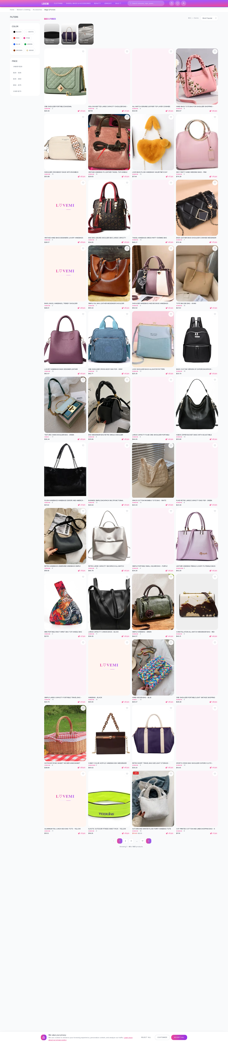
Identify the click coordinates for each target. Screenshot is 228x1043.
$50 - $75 (17, 85)
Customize (162, 1037)
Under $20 (17, 66)
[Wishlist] (177, 3)
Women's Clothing (23, 10)
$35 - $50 (17, 79)
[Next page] (148, 841)
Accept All (179, 1037)
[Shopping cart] (171, 3)
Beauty (97, 3)
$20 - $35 (17, 73)
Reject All (146, 1037)
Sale (117, 3)
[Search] (130, 3)
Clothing (58, 3)
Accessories (37, 10)
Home (12, 10)
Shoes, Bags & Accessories (78, 3)
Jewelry (108, 3)
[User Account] (183, 3)
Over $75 (17, 91)
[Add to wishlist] (83, 51)
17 (142, 841)
